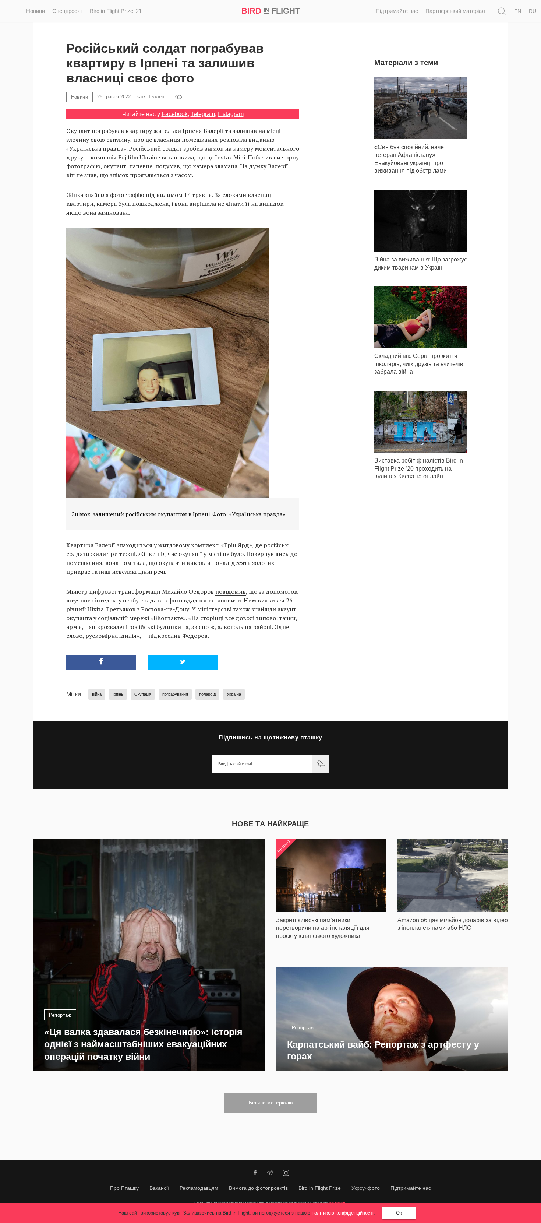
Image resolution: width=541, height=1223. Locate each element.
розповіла (233, 140)
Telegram (203, 114)
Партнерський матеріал (455, 11)
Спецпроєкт (67, 11)
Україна (234, 694)
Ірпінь (118, 694)
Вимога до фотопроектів (258, 1188)
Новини (35, 11)
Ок (399, 1213)
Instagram (231, 114)
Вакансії (159, 1188)
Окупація (142, 694)
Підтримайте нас (397, 11)
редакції (338, 1203)
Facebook (175, 114)
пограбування (175, 694)
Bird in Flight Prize (319, 1188)
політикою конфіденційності (343, 1213)
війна (97, 694)
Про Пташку (124, 1188)
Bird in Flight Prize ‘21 (116, 11)
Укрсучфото (365, 1188)
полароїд (207, 694)
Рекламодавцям (199, 1188)
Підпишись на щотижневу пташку (270, 737)
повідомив (230, 591)
